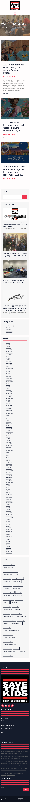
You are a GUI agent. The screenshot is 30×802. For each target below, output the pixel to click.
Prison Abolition (16, 613)
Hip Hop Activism (17, 595)
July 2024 (8, 371)
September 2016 (9, 502)
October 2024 (9, 366)
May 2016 (8, 507)
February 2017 (9, 494)
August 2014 (8, 539)
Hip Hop (7, 595)
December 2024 (9, 363)
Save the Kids (8, 634)
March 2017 (8, 492)
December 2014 (9, 532)
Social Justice (8, 641)
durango (7, 588)
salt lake (7, 627)
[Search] (24, 197)
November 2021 (9, 410)
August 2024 (8, 369)
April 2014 (8, 546)
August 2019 (8, 452)
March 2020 (8, 442)
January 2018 (9, 475)
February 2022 (9, 405)
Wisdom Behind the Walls (10, 651)
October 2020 (9, 430)
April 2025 (8, 359)
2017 (17, 574)
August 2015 (8, 519)
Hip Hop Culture (8, 599)
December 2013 (9, 553)
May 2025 (8, 358)
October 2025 (9, 354)
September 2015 (9, 517)
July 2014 (8, 541)
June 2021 (8, 417)
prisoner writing (21, 616)
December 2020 (9, 427)
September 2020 (9, 432)
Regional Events (9, 331)
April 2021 (8, 420)
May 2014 (8, 544)
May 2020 (8, 438)
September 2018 (9, 470)
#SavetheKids (8, 574)
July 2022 (8, 400)
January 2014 (9, 551)
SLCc (22, 637)
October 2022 (9, 396)
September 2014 (9, 538)
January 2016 (9, 514)
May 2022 (8, 401)
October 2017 (9, 480)
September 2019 (9, 450)
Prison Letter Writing (9, 620)
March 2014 (8, 548)
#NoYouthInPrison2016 (10, 571)
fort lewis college (8, 592)
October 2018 (9, 469)
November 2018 (9, 467)
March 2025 (8, 361)
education (16, 588)
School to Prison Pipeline (10, 637)
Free (19, 592)
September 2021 (9, 413)
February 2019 (9, 462)
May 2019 (8, 457)
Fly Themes (20, 798)
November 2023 (9, 378)
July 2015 (8, 521)
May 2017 (8, 489)
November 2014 (9, 534)
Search (2, 787)
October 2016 (9, 501)
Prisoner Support (8, 616)
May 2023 (8, 386)
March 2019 (8, 460)
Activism (7, 578)
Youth (22, 651)
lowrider (7, 606)
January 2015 (9, 531)
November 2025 (9, 353)
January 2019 (9, 464)
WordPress (20, 799)
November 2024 (9, 364)
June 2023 (8, 385)
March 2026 (8, 348)
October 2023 (9, 380)
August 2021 (8, 415)
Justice (19, 599)
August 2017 (8, 484)
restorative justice (16, 623)
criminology (17, 585)
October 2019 (9, 448)
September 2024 (9, 368)
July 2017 (8, 485)
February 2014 (9, 549)
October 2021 (9, 411)
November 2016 (9, 499)
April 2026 (8, 346)
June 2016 (8, 506)
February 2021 (9, 423)
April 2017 (8, 490)
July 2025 (8, 356)
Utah (16, 648)
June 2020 (8, 437)
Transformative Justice (10, 644)
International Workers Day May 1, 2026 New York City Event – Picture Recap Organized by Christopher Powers (15, 255)
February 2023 (9, 391)
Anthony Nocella (17, 578)
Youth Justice (8, 655)
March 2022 (8, 403)
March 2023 (8, 390)
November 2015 (9, 516)
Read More (5, 93)
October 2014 (9, 536)
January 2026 (9, 351)
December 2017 (9, 477)
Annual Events (9, 325)
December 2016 (9, 497)
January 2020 (9, 445)
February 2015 (9, 529)
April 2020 (8, 440)
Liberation (15, 602)
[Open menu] (15, 13)
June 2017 (8, 487)
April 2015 (8, 526)
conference (7, 585)
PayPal (2, 732)
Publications (8, 329)
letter (6, 602)
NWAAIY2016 (8, 609)
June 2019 (8, 455)
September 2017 (9, 482)
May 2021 (8, 418)
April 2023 (8, 388)
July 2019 (8, 453)
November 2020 (9, 428)
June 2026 (8, 343)
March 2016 (8, 511)
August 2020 (8, 433)
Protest (21, 620)
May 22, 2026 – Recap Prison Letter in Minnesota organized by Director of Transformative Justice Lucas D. (13, 282)
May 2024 (8, 373)
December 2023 (9, 376)
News (7, 327)
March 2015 (8, 527)
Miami (15, 606)
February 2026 (9, 349)
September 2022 (9, 398)
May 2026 (8, 344)
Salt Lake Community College (11, 630)
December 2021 (9, 408)
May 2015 (8, 524)
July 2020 (8, 435)
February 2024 (9, 375)
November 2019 (9, 447)
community (16, 581)
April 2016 (8, 509)
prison (6, 613)
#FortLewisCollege (9, 564)
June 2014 (8, 543)
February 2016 (9, 512)
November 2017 (9, 479)
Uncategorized (9, 332)
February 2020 (9, 443)
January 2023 (9, 393)
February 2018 (9, 474)
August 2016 (8, 504)
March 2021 (8, 422)
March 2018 (8, 472)
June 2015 (8, 522)
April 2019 (8, 459)
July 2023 (8, 383)
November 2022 (9, 395)
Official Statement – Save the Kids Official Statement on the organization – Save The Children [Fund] (15, 224)
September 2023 (9, 381)
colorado (7, 581)
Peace (17, 609)
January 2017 (9, 496)
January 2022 (9, 406)
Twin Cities (7, 648)
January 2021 (9, 425)
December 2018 (9, 465)
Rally (6, 623)
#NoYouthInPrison (9, 567)
